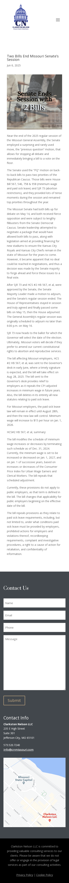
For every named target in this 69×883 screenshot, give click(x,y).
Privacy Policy (24, 875)
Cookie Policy (44, 875)
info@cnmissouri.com (18, 749)
